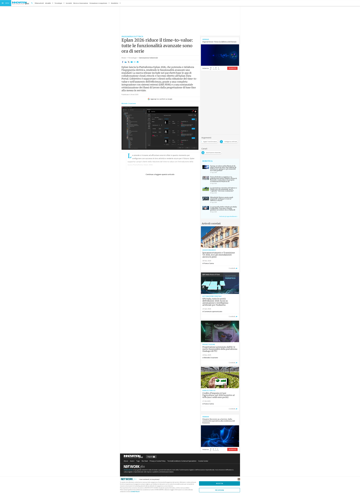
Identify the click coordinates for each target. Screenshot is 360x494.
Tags (138, 461)
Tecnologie (132, 58)
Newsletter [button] (114, 3)
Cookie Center (203, 461)
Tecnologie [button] (58, 3)
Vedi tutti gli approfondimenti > (228, 216)
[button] (5, 3)
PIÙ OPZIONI (219, 490)
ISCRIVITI (232, 68)
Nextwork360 (128, 470)
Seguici (150, 457)
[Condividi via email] (131, 62)
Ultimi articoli (39, 3)
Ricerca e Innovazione (80, 3)
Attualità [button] (48, 3)
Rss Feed (145, 461)
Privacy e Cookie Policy (157, 461)
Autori (132, 461)
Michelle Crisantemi (129, 103)
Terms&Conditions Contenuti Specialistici (181, 461)
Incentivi (69, 3)
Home (124, 58)
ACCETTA (219, 483)
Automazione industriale (148, 58)
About (126, 461)
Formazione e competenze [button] (98, 3)
